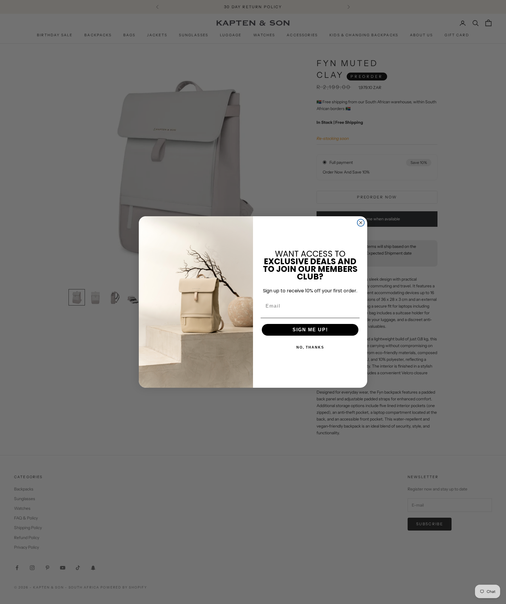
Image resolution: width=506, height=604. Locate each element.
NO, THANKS (310, 347)
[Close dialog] (360, 222)
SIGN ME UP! (310, 329)
